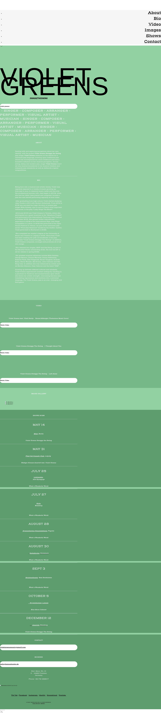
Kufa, (38, 503)
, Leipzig (39, 603)
